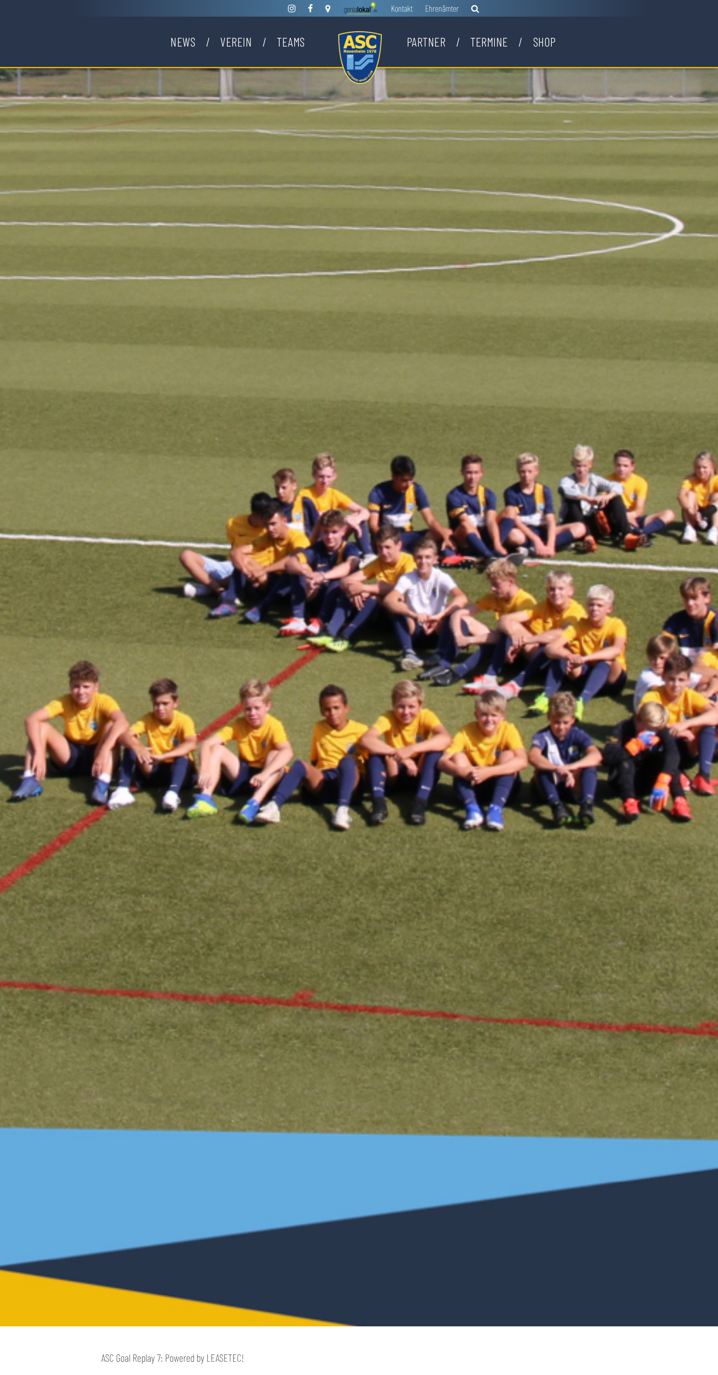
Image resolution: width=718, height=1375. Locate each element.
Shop (544, 41)
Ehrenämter (442, 8)
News (182, 41)
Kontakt (402, 8)
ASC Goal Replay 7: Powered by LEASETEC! (172, 1357)
